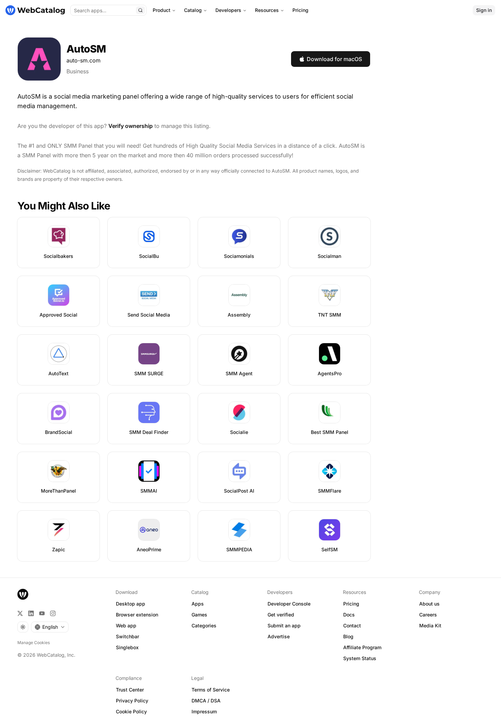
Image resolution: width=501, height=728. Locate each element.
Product (161, 10)
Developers (228, 10)
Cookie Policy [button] (131, 711)
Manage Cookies (33, 642)
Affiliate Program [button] (362, 647)
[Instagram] (53, 613)
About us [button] (429, 604)
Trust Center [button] (130, 690)
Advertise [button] (279, 636)
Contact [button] (352, 625)
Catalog (193, 10)
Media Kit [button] (430, 625)
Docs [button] (349, 614)
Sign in (484, 10)
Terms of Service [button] (211, 690)
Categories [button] (204, 625)
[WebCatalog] (22, 594)
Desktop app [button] (130, 604)
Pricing (300, 10)
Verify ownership (130, 125)
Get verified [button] (281, 614)
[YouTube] (42, 613)
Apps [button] (198, 604)
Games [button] (199, 614)
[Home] (35, 10)
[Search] (140, 10)
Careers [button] (428, 614)
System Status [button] (359, 658)
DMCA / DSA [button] (206, 700)
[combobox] (50, 627)
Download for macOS (334, 59)
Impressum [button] (204, 711)
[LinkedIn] (31, 613)
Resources (267, 10)
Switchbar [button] (127, 636)
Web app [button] (126, 625)
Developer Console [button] (289, 604)
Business (77, 71)
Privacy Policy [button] (132, 700)
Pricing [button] (351, 604)
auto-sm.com (83, 60)
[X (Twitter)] (20, 613)
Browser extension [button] (137, 614)
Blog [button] (348, 636)
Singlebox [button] (127, 647)
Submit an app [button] (284, 625)
